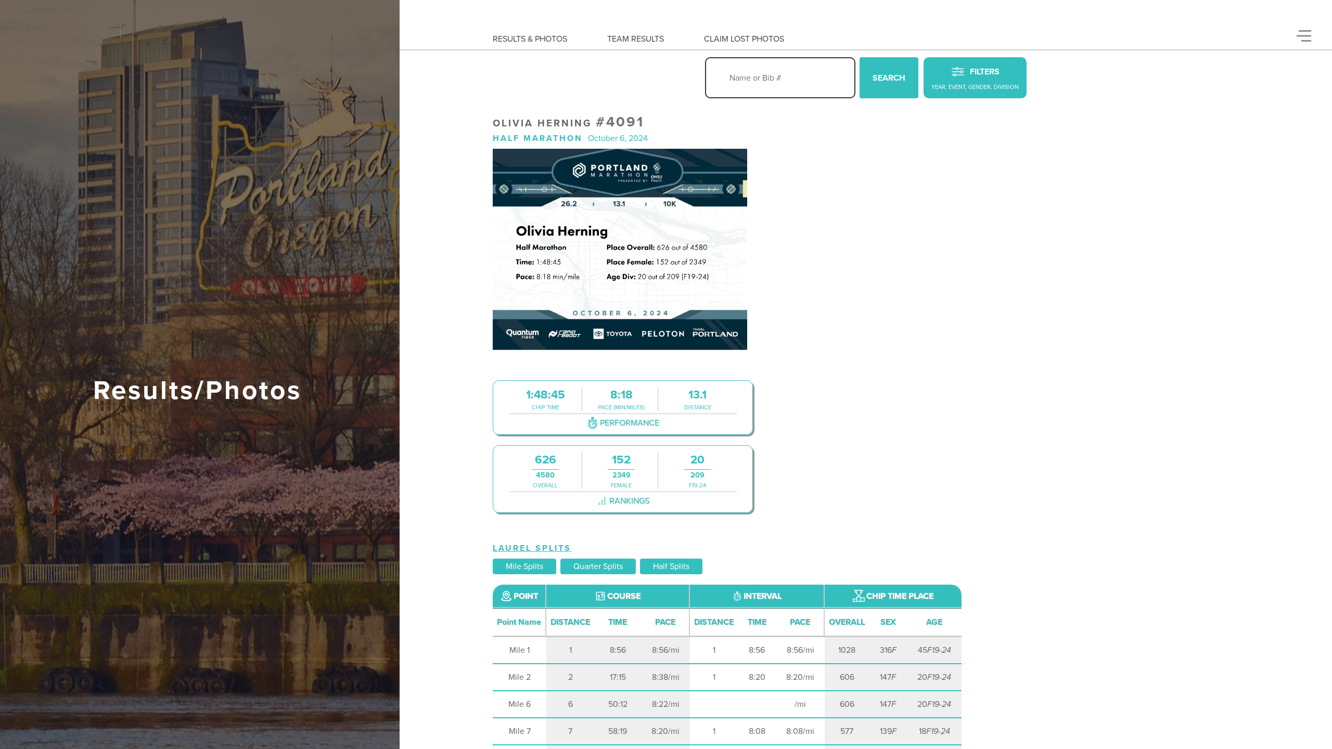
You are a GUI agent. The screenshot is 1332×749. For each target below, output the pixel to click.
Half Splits (671, 566)
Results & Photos (530, 39)
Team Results (635, 39)
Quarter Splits (598, 566)
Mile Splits (524, 566)
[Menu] (1303, 36)
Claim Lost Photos (744, 39)
